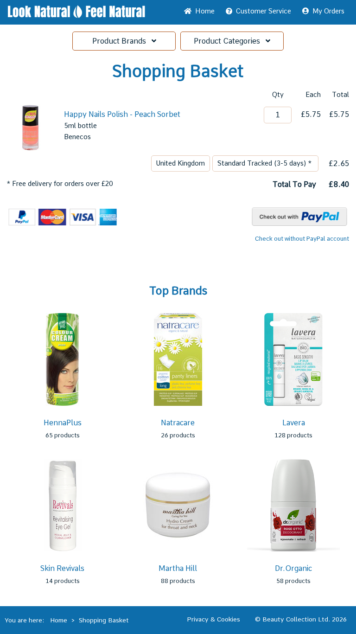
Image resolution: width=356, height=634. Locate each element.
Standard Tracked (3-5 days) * (265, 163)
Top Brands (178, 291)
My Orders (326, 11)
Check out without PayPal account (302, 238)
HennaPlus (63, 422)
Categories (230, 41)
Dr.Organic (293, 568)
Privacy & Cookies (213, 619)
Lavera (293, 422)
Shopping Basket (104, 620)
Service (263, 11)
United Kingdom (180, 163)
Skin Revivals (62, 568)
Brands (122, 41)
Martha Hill (178, 568)
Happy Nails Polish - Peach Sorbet (122, 114)
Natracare (178, 422)
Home (203, 11)
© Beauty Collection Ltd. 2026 (301, 619)
